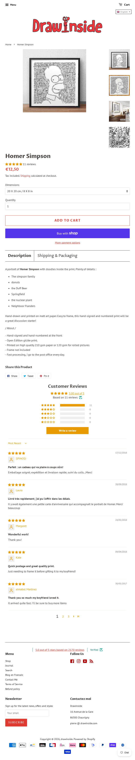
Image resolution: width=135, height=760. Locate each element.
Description (19, 255)
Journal (9, 665)
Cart (127, 4)
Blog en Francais (14, 674)
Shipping (25, 175)
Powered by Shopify (84, 739)
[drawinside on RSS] (91, 661)
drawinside (67, 739)
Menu (12, 4)
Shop (8, 661)
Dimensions (12, 185)
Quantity (10, 200)
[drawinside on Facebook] (72, 661)
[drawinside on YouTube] (85, 661)
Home (8, 44)
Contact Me (11, 679)
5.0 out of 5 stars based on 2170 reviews (60, 650)
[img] (16, 453)
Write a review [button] (67, 430)
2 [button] (63, 616)
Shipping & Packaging (57, 256)
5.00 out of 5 (76, 393)
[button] (14, 164)
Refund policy (12, 688)
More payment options (67, 242)
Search (8, 670)
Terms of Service (13, 684)
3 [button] (68, 616)
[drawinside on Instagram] (79, 661)
